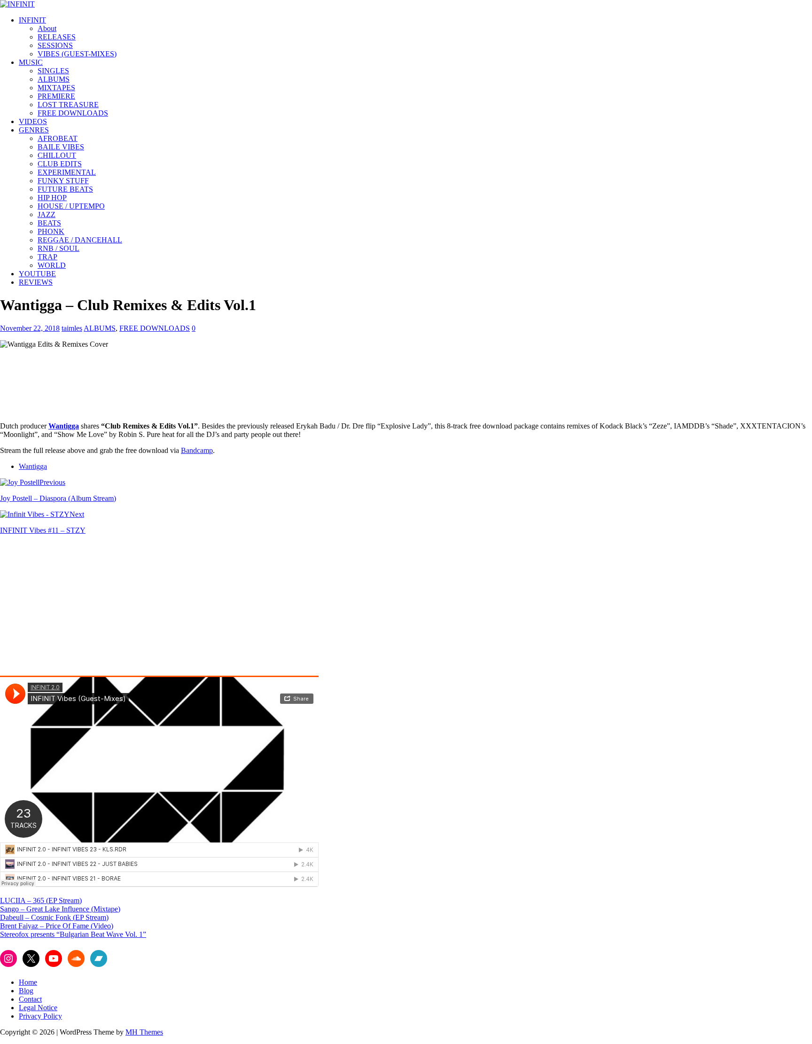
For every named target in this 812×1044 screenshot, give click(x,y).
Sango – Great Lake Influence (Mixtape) (60, 909)
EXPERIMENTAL (67, 172)
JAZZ (46, 214)
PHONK (51, 231)
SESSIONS (55, 45)
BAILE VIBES (61, 147)
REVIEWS (36, 282)
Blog (26, 991)
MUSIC (31, 62)
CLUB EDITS (60, 164)
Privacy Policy (40, 1016)
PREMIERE (56, 96)
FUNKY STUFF (63, 181)
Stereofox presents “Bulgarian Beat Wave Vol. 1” (73, 934)
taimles (72, 328)
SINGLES (53, 71)
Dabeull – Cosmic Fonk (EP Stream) (54, 917)
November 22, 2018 (30, 328)
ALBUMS (54, 79)
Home (28, 982)
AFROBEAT (58, 138)
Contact (30, 999)
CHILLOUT (57, 155)
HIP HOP (52, 198)
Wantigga (33, 466)
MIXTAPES (56, 88)
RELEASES (57, 37)
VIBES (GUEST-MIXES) (77, 54)
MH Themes (144, 1032)
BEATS (49, 223)
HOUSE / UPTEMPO (71, 206)
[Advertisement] (79, 608)
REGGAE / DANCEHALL (80, 240)
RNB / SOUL (58, 248)
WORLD (52, 265)
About (47, 28)
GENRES (34, 130)
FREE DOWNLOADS (73, 113)
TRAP (47, 257)
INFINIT (32, 20)
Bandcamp (197, 450)
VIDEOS (33, 121)
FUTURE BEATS (65, 189)
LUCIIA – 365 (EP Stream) (41, 900)
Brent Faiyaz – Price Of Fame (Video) (56, 926)
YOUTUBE (37, 274)
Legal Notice (38, 1008)
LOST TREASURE (68, 105)
